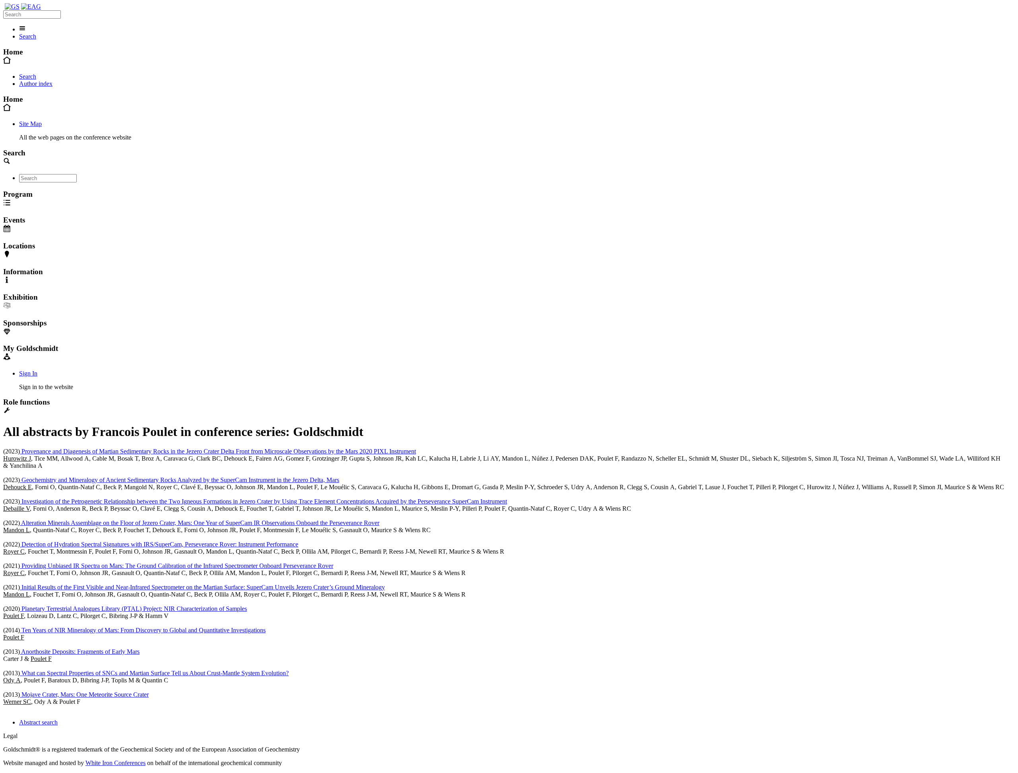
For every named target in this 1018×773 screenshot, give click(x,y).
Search (27, 36)
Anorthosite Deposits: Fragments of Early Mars (80, 651)
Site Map (30, 123)
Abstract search (38, 722)
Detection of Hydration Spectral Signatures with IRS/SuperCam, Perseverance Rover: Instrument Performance (159, 544)
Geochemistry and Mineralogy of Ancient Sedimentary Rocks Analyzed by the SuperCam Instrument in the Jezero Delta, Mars (179, 480)
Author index (35, 83)
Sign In (28, 373)
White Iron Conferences (115, 762)
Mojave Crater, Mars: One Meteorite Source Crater (84, 694)
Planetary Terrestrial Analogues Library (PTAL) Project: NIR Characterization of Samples (133, 608)
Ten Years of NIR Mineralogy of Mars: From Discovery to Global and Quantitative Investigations (143, 630)
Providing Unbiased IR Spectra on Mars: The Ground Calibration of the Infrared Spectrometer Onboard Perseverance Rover (176, 565)
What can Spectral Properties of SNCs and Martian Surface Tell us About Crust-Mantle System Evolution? (154, 673)
